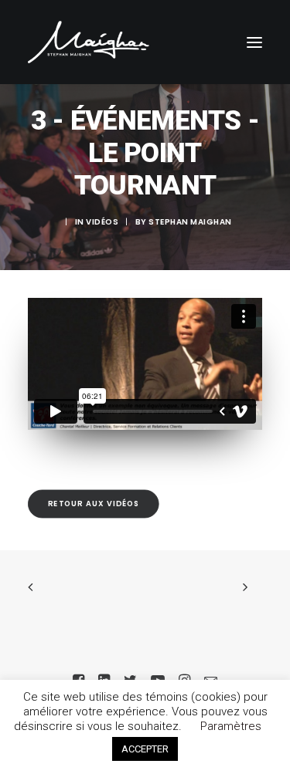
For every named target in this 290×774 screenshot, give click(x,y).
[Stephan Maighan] (88, 42)
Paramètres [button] (230, 726)
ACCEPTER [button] (145, 749)
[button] (254, 42)
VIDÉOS (102, 222)
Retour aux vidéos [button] (94, 503)
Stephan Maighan (190, 222)
